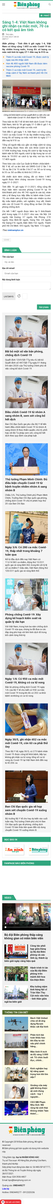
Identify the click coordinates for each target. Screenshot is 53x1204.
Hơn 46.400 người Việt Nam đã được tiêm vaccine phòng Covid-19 (26, 65)
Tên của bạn (8, 257)
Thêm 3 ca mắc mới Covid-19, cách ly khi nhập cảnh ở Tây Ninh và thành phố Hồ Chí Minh (26, 73)
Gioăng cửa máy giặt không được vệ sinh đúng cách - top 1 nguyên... (38, 1091)
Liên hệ (5, 1189)
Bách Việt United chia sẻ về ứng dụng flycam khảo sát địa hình (39, 1022)
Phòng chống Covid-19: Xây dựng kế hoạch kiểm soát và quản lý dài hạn (23, 618)
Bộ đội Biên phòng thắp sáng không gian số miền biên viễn (23, 936)
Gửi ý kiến (44, 307)
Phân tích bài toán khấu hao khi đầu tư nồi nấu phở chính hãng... (37, 1041)
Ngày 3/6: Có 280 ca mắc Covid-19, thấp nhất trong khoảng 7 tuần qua (26, 551)
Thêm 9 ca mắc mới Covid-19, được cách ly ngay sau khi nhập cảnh (27, 58)
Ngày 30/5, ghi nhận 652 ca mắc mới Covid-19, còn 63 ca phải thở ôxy (26, 743)
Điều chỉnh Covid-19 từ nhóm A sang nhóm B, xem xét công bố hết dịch (25, 415)
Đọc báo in (10, 839)
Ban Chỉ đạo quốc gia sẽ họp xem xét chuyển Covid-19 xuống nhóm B (26, 810)
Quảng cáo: (13, 1185)
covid (6, 240)
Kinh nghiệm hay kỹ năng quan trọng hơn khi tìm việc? (39, 1072)
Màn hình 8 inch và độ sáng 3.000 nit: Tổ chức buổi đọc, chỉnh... (39, 1056)
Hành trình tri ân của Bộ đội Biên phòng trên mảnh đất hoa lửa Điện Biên (39, 973)
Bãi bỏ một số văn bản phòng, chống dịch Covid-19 (24, 353)
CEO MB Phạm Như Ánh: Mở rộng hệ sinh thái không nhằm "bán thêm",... (39, 1108)
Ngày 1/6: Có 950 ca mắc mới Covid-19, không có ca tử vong (24, 680)
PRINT (46, 15)
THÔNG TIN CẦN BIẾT (16, 1012)
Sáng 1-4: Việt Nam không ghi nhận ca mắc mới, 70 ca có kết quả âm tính (25, 26)
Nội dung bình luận (11, 280)
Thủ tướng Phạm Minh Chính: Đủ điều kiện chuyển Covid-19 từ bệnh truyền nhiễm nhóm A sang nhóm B (26, 485)
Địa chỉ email (8, 268)
